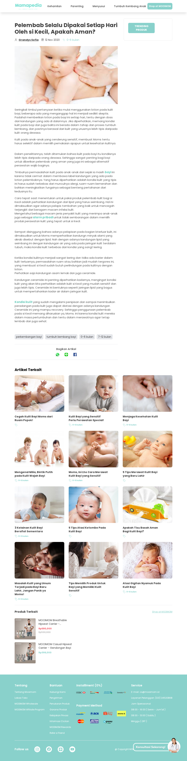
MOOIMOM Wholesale (26, 703)
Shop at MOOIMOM (160, 6)
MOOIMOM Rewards (60, 727)
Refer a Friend (57, 732)
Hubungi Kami (58, 692)
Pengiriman (56, 697)
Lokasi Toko (21, 697)
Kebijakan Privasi (59, 715)
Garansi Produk (58, 709)
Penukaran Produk (60, 703)
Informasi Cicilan (59, 721)
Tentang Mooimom (25, 692)
